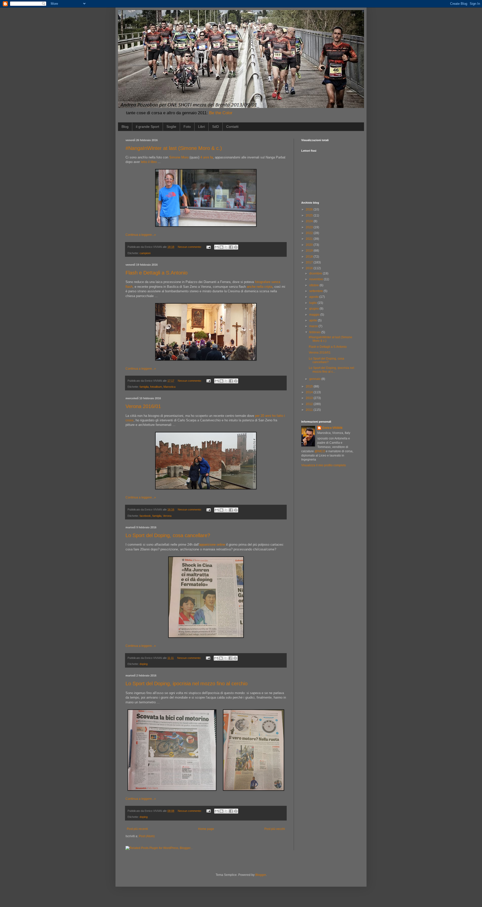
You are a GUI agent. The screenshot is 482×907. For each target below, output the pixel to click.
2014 (310, 392)
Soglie (171, 127)
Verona (167, 515)
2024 (310, 221)
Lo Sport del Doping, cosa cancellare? (168, 535)
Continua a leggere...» (141, 235)
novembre (316, 279)
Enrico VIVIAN (332, 428)
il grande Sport (147, 127)
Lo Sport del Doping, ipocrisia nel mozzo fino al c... (331, 369)
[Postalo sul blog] (221, 247)
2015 (310, 386)
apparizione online (212, 544)
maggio (314, 314)
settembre (316, 291)
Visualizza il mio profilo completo (323, 465)
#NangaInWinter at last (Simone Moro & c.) (174, 148)
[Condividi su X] (226, 247)
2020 (310, 245)
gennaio (315, 379)
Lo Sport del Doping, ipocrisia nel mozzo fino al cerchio (187, 683)
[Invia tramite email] (216, 247)
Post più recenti (137, 829)
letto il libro (149, 162)
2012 (310, 404)
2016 (310, 268)
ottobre (314, 285)
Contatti (232, 127)
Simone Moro (179, 157)
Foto (187, 127)
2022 (310, 233)
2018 (310, 256)
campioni (145, 253)
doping (144, 663)
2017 (310, 262)
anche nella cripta (259, 287)
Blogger (260, 875)
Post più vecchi (274, 829)
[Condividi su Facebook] (230, 247)
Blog (125, 127)
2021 (310, 239)
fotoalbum (156, 386)
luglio (313, 303)
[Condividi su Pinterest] (235, 247)
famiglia (144, 386)
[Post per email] (208, 246)
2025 (310, 215)
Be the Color (220, 112)
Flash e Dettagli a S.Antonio (157, 272)
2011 (310, 410)
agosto (314, 297)
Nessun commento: (190, 246)
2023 (310, 227)
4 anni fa (206, 157)
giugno (314, 308)
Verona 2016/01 (143, 406)
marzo (314, 326)
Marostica (169, 386)
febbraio (315, 332)
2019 (310, 250)
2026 (310, 209)
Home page (206, 829)
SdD (215, 127)
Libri (201, 127)
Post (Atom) (147, 836)
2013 (310, 398)
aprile (313, 320)
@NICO (320, 451)
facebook (145, 515)
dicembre (316, 273)
